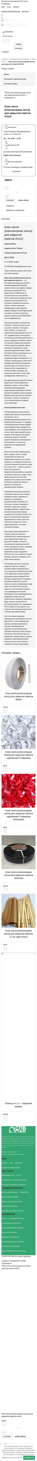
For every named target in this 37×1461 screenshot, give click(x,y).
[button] (5, 711)
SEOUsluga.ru (6, 1263)
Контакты (18, 48)
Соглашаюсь (29, 1457)
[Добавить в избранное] (9, 1441)
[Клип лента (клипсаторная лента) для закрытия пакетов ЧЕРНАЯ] (18, 852)
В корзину (10, 200)
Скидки (18, 44)
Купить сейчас (23, 200)
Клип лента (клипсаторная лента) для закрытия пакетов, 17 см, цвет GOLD (18, 933)
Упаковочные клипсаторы (20, 59)
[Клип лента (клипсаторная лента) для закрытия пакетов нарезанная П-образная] (18, 732)
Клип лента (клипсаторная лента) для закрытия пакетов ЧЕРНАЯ (18, 875)
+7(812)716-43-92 (7, 22)
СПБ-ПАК (10, 1256)
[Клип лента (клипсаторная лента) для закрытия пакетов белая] (18, 673)
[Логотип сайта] (8, 20)
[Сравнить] (3, 1441)
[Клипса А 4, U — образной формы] (18, 1026)
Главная (4, 59)
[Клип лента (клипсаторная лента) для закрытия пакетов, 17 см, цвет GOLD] (18, 911)
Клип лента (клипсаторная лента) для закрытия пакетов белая (18, 696)
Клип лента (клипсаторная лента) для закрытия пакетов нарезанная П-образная (18, 755)
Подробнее (16, 171)
